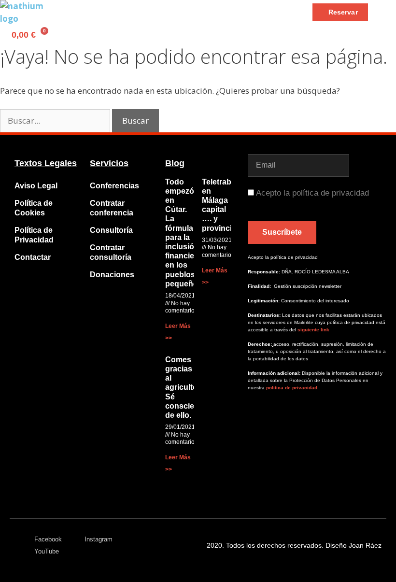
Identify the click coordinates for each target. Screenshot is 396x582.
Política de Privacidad (34, 235)
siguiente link (313, 329)
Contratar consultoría (110, 252)
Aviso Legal (35, 186)
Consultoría (111, 230)
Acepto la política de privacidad (312, 193)
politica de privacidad (291, 387)
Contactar (32, 257)
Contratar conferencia (111, 208)
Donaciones (112, 274)
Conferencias (114, 186)
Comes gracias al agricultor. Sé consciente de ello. (185, 387)
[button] (86, 12)
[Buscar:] (56, 120)
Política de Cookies (33, 208)
